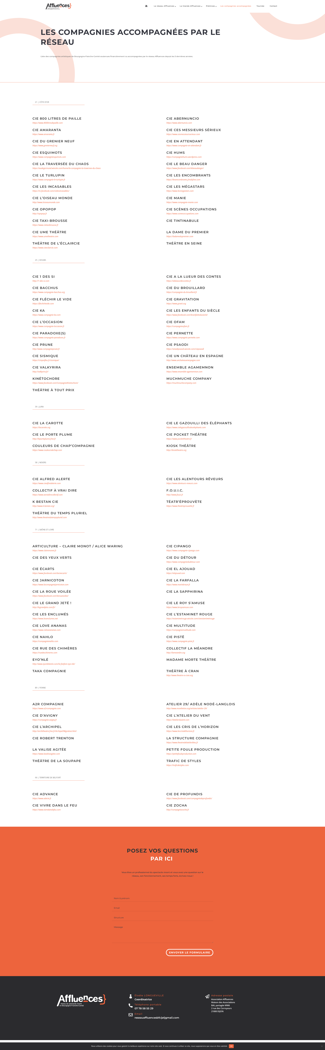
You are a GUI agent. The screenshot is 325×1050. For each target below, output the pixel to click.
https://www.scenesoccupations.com (182, 213)
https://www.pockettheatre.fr (179, 438)
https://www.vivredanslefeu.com (46, 809)
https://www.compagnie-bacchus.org (48, 292)
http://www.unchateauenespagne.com (183, 360)
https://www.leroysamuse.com (179, 607)
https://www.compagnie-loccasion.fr (48, 326)
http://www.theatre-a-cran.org (179, 675)
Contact (273, 6)
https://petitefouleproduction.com (181, 753)
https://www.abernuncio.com (179, 122)
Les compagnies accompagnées (235, 6)
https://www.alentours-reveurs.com (181, 483)
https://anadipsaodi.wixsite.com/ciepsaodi (185, 349)
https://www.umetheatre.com (45, 236)
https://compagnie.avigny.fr (44, 719)
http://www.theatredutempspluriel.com (49, 517)
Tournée (260, 6)
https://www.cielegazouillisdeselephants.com (186, 427)
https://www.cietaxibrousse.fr (45, 225)
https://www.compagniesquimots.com (49, 157)
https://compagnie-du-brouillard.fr (181, 292)
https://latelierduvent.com (177, 719)
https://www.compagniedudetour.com (183, 561)
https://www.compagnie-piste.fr (180, 641)
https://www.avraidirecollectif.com (47, 494)
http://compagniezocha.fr (177, 809)
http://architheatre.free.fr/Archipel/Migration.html (54, 731)
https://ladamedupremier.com (179, 236)
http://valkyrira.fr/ (40, 371)
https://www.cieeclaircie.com (45, 247)
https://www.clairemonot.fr (44, 550)
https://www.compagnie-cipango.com (182, 550)
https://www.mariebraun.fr (178, 584)
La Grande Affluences (190, 6)
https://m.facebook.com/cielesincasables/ (50, 190)
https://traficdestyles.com (177, 765)
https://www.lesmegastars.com (180, 190)
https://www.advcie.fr (41, 798)
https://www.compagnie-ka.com (46, 314)
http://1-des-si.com (40, 280)
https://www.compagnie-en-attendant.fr (183, 145)
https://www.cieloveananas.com (46, 630)
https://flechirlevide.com (43, 303)
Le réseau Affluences (164, 6)
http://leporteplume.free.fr (44, 438)
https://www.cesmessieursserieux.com (183, 134)
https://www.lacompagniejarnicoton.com (50, 584)
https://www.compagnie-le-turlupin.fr (48, 179)
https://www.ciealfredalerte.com (46, 483)
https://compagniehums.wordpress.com (184, 157)
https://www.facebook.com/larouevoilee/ (50, 595)
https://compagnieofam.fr (177, 326)
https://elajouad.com (175, 573)
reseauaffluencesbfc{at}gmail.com (157, 1017)
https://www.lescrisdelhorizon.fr (180, 731)
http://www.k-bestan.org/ (43, 506)
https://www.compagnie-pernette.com (183, 337)
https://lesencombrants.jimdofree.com (183, 179)
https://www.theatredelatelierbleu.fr (182, 742)
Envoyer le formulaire (189, 952)
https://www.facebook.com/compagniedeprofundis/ (189, 798)
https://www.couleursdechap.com (47, 450)
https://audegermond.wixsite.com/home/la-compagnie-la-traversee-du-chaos (66, 168)
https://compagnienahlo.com (45, 641)
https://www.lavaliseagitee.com (46, 753)
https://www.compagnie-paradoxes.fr (48, 337)
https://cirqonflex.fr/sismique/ (45, 360)
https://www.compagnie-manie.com (182, 202)
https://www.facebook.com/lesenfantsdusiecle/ (187, 314)
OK (231, 1046)
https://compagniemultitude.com (181, 630)
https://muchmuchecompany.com (181, 383)
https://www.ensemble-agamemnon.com (184, 371)
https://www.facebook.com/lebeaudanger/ (185, 168)
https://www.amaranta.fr (43, 134)
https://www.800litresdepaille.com (47, 122)
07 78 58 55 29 (144, 1008)
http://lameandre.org (175, 652)
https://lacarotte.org (41, 427)
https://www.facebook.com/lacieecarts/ (49, 573)
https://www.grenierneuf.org (44, 145)
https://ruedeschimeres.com (44, 652)
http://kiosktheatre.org (176, 450)
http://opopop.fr (39, 213)
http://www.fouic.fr (174, 494)
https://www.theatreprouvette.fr (180, 506)
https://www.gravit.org (176, 303)
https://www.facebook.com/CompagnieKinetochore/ (55, 383)
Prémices (210, 6)
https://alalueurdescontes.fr (178, 280)
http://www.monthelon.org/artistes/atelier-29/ (186, 708)
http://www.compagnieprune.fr (46, 349)
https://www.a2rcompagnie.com (46, 708)
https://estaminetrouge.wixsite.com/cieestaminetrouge (190, 618)
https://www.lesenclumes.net (45, 618)
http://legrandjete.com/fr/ (43, 607)
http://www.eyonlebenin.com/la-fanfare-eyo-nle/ (53, 664)
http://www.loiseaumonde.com (46, 202)
